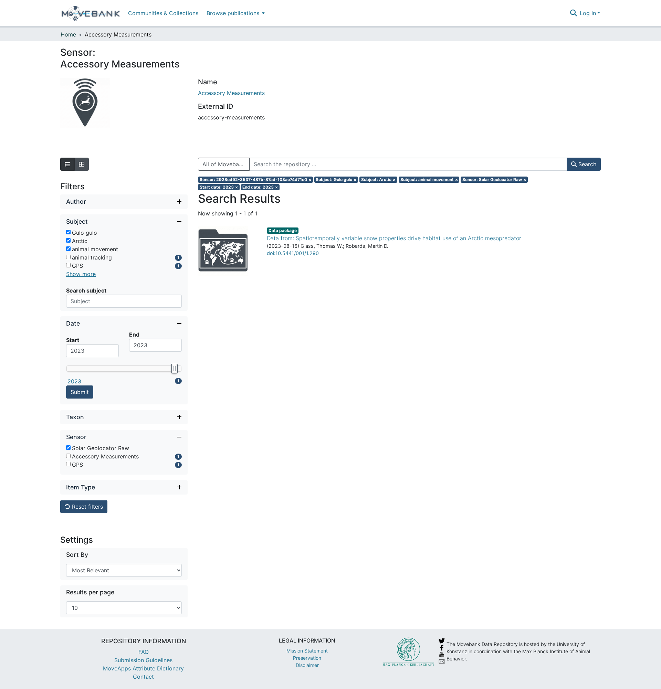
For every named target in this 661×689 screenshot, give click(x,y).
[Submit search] (573, 13)
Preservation (307, 658)
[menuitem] (235, 13)
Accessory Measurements (231, 92)
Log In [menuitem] (588, 13)
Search (586, 164)
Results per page (90, 592)
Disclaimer (307, 665)
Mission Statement (307, 651)
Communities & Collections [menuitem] (163, 13)
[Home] (90, 13)
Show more (81, 274)
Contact (143, 676)
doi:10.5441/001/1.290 (293, 253)
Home (68, 34)
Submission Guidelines (143, 660)
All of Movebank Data (226, 164)
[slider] (174, 368)
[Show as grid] (81, 164)
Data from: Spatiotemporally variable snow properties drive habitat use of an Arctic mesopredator (394, 238)
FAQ (143, 651)
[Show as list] (67, 164)
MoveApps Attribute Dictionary (143, 668)
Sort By (77, 554)
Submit (80, 392)
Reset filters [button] (86, 506)
